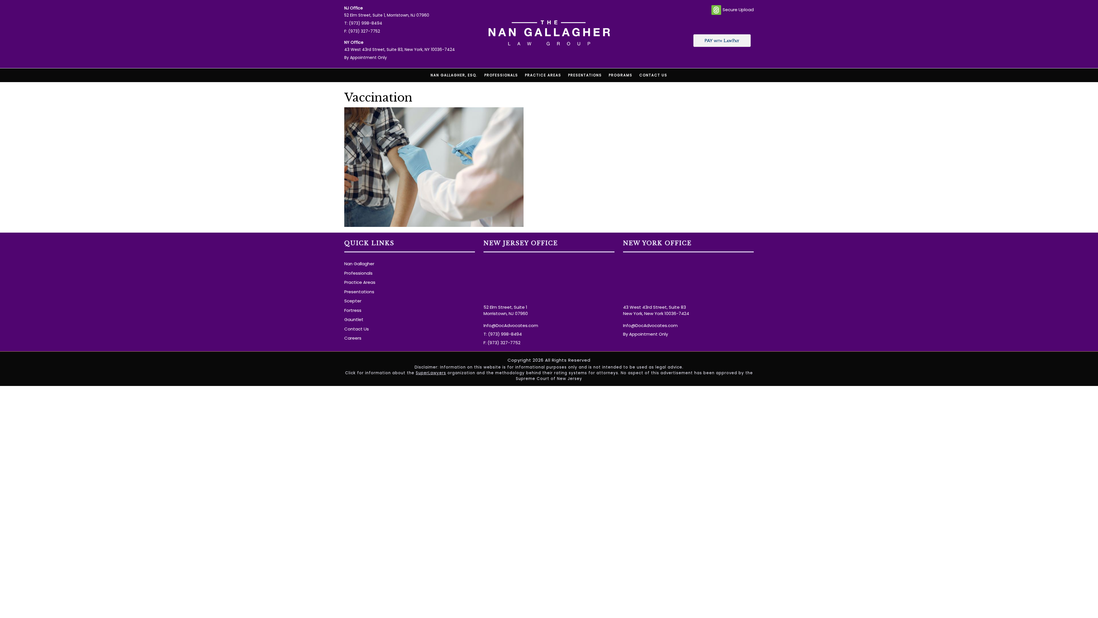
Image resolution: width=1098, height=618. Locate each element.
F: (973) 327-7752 (362, 31)
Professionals (501, 75)
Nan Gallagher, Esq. (454, 75)
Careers (352, 338)
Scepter (352, 301)
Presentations (585, 75)
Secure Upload (738, 10)
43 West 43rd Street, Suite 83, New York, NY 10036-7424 (399, 49)
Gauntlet (353, 319)
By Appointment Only (365, 57)
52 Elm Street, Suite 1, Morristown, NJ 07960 (386, 15)
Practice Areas (543, 75)
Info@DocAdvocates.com (511, 325)
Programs (620, 75)
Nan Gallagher (359, 264)
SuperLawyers (431, 373)
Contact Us (653, 75)
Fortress (352, 310)
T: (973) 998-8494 (363, 23)
